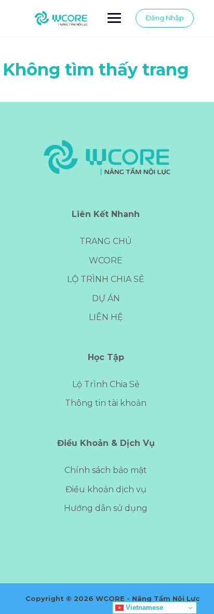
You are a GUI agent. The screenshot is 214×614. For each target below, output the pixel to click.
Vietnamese (143, 607)
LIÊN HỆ (106, 317)
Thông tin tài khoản (105, 403)
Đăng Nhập (164, 18)
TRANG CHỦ (105, 241)
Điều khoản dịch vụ (105, 489)
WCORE (106, 260)
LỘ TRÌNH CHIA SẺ (105, 279)
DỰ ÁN (106, 298)
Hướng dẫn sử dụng (106, 508)
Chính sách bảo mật (105, 470)
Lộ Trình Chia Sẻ (106, 384)
